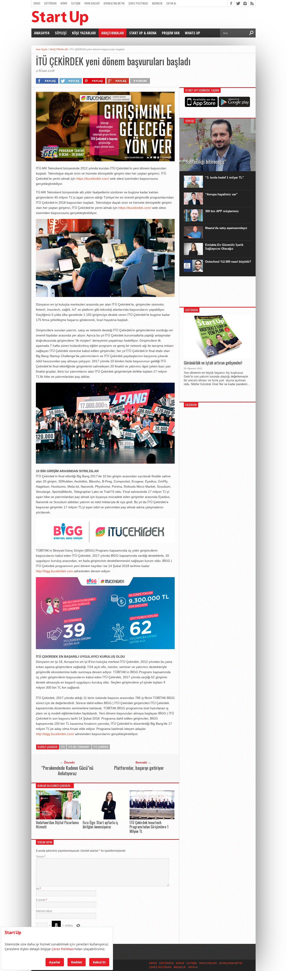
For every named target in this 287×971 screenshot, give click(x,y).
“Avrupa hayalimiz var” (221, 194)
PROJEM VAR (171, 33)
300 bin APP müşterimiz (222, 211)
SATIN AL (171, 3)
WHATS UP (192, 33)
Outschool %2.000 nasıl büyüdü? (228, 261)
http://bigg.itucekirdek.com (54, 571)
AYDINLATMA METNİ (114, 3)
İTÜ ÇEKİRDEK (100, 747)
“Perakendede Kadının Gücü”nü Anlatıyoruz (67, 770)
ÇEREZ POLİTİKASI (138, 3)
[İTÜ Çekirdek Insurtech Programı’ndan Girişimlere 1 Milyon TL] (152, 818)
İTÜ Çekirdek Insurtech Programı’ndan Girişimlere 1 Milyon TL (149, 827)
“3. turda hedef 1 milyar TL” (224, 177)
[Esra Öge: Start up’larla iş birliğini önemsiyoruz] (105, 818)
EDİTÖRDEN (50, 3)
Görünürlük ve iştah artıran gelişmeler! (213, 362)
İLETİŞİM (75, 3)
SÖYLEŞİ (61, 33)
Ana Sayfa (41, 49)
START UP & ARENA (143, 33)
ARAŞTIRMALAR (112, 33)
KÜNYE (64, 3)
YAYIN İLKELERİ (92, 3)
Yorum (41, 856)
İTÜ (63, 747)
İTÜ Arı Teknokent (79, 747)
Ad (38, 888)
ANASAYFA (42, 33)
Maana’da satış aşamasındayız (226, 228)
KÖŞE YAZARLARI (84, 33)
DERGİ (37, 3)
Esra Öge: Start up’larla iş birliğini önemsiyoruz (100, 824)
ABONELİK (157, 3)
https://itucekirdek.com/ (92, 178)
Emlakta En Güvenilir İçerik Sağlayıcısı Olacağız (224, 246)
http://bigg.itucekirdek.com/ (55, 734)
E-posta (41, 899)
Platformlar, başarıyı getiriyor (139, 767)
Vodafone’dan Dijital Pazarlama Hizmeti (57, 824)
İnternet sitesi (44, 911)
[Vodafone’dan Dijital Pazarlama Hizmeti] (58, 818)
